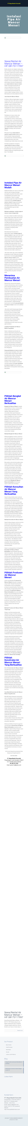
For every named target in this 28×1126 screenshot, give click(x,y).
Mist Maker (8, 1049)
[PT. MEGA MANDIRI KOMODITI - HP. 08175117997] (14, 3)
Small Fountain (9, 1047)
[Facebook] (13, 1122)
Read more (20, 1030)
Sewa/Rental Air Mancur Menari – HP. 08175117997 (13, 1015)
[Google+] (15, 1122)
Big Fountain (8, 1044)
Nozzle (7, 1052)
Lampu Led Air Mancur (11, 1054)
